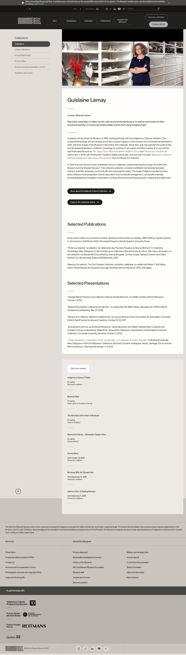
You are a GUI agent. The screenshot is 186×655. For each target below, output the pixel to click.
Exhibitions (71, 21)
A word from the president (138, 562)
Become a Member (156, 17)
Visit (54, 21)
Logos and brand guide (15, 577)
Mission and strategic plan (137, 552)
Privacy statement (80, 552)
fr (26, 9)
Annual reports (133, 557)
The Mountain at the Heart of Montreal (83, 415)
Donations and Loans (23, 73)
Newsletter (90, 9)
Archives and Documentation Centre (30, 67)
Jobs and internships (135, 572)
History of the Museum (82, 562)
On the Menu (72, 453)
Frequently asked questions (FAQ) (19, 557)
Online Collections (22, 49)
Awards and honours (81, 577)
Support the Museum (123, 21)
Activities (88, 21)
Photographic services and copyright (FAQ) (23, 572)
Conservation (20, 61)
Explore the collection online (82, 202)
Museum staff (78, 572)
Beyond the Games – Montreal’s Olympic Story (86, 434)
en (30, 9)
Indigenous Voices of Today (78, 378)
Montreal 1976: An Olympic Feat (80, 472)
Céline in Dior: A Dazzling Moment (81, 491)
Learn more (39, 4)
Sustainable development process (87, 557)
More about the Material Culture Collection (88, 191)
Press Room (10, 552)
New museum (132, 577)
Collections (105, 21)
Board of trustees (134, 567)
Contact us (9, 562)
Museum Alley (73, 396)
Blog (75, 9)
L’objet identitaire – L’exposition (107, 340)
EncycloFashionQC (23, 55)
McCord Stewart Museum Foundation (88, 567)
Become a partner (80, 582)
